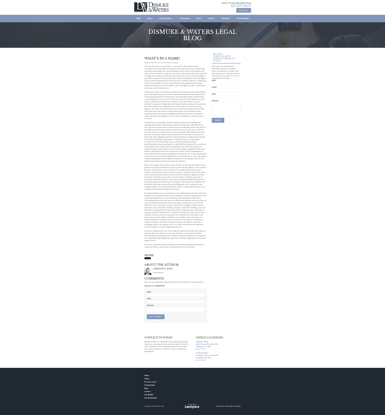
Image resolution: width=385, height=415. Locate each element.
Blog (199, 18)
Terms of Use (220, 406)
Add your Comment (190, 282)
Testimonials (184, 18)
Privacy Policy (229, 406)
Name (149, 292)
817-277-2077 (241, 6)
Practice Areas (165, 18)
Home (138, 18)
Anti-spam (237, 406)
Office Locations (209, 337)
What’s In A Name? (162, 58)
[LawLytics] (192, 406)
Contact (211, 18)
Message (150, 305)
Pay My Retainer (243, 18)
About (149, 18)
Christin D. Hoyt (156, 63)
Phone (215, 87)
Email (149, 298)
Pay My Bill (244, 10)
